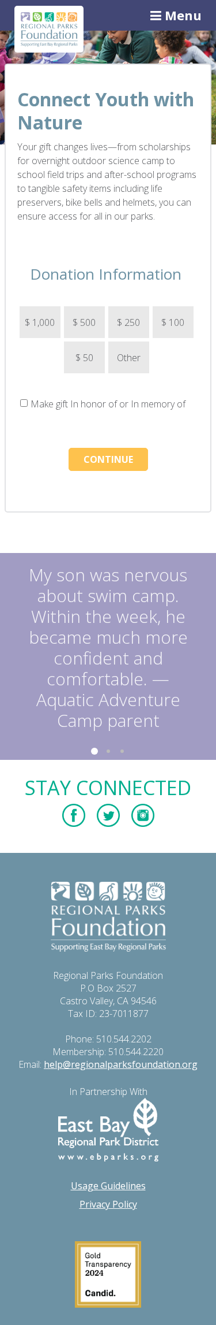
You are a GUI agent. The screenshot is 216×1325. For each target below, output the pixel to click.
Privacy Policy (108, 1204)
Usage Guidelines (108, 1185)
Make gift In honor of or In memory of (108, 404)
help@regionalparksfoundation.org (121, 1064)
